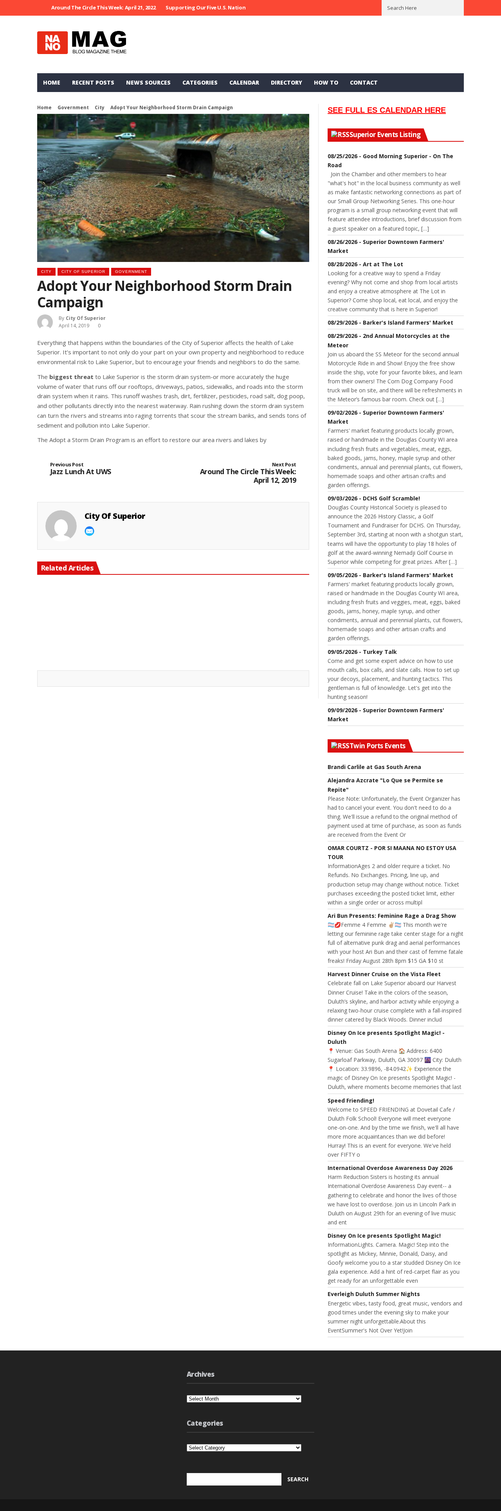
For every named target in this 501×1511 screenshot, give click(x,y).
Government (73, 107)
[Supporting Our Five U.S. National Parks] (173, 612)
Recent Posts (93, 82)
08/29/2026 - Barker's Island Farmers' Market (390, 322)
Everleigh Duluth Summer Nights (374, 1294)
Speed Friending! (351, 1100)
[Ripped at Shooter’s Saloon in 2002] (266, 612)
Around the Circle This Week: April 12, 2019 (248, 473)
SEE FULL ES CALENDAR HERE (387, 110)
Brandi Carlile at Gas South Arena (374, 767)
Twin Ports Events (377, 746)
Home (51, 82)
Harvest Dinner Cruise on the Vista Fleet (384, 974)
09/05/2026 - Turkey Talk (362, 651)
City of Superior (83, 271)
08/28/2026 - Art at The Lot (365, 264)
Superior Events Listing (385, 135)
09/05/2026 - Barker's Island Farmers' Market (390, 575)
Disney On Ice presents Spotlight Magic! (384, 1235)
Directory (286, 82)
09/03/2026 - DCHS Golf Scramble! (374, 498)
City (100, 107)
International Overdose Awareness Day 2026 (390, 1168)
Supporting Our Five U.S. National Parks (215, 7)
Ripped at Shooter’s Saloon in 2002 (256, 650)
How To (326, 82)
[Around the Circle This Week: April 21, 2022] (80, 612)
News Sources (148, 82)
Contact (364, 82)
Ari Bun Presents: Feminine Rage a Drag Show (392, 915)
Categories (200, 82)
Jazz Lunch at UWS (80, 469)
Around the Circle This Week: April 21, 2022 (103, 7)
